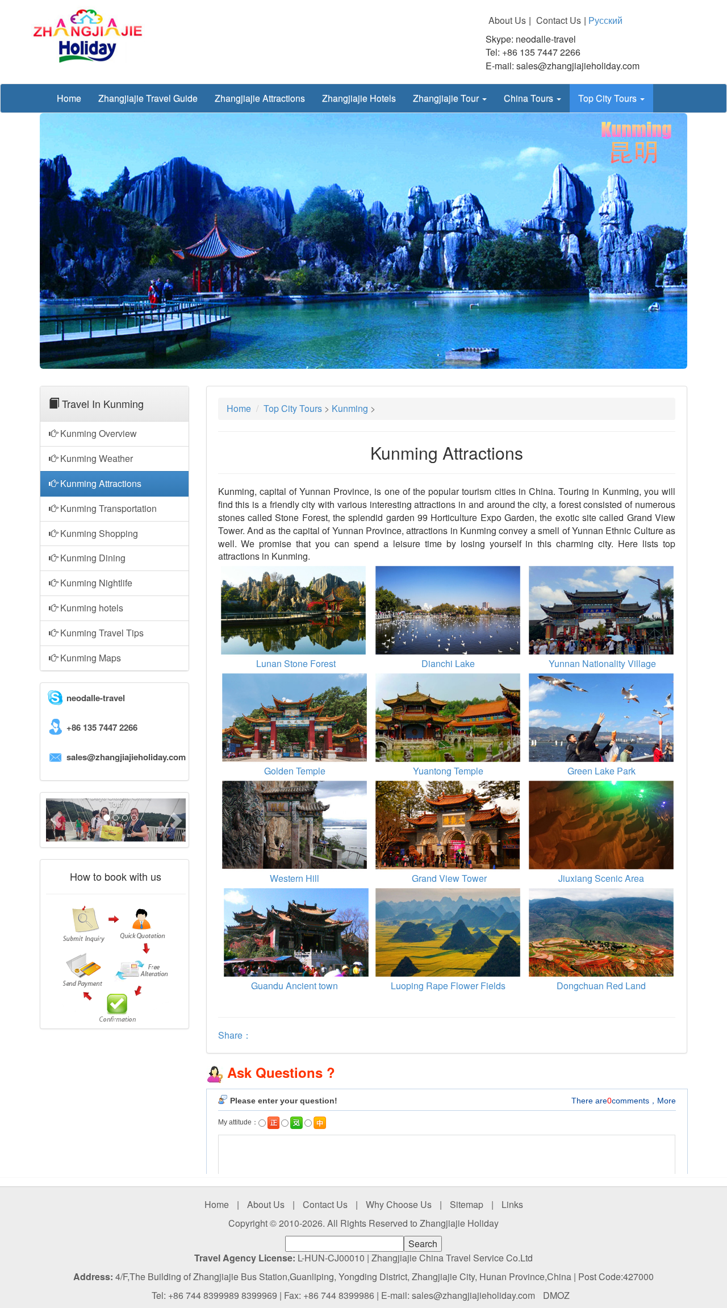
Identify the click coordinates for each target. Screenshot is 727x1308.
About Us (507, 20)
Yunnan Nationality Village (601, 663)
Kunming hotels (90, 607)
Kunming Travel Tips (101, 632)
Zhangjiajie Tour (447, 98)
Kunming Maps (89, 657)
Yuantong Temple (448, 770)
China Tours (529, 98)
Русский (605, 20)
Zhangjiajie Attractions (260, 98)
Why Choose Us (399, 1204)
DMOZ (556, 1295)
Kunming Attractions (99, 483)
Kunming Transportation (107, 508)
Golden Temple (294, 770)
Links (512, 1204)
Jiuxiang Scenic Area (601, 878)
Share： (235, 1035)
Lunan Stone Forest (296, 663)
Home (69, 98)
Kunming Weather (95, 458)
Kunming (350, 408)
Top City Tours (608, 98)
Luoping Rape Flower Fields (448, 985)
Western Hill (294, 878)
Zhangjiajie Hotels (359, 98)
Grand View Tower (449, 878)
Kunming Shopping (98, 533)
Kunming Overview (97, 433)
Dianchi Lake (448, 663)
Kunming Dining (92, 557)
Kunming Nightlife (95, 582)
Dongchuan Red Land (601, 985)
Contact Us (558, 20)
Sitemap (466, 1204)
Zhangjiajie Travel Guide (148, 98)
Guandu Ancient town (294, 985)
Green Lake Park (601, 770)
